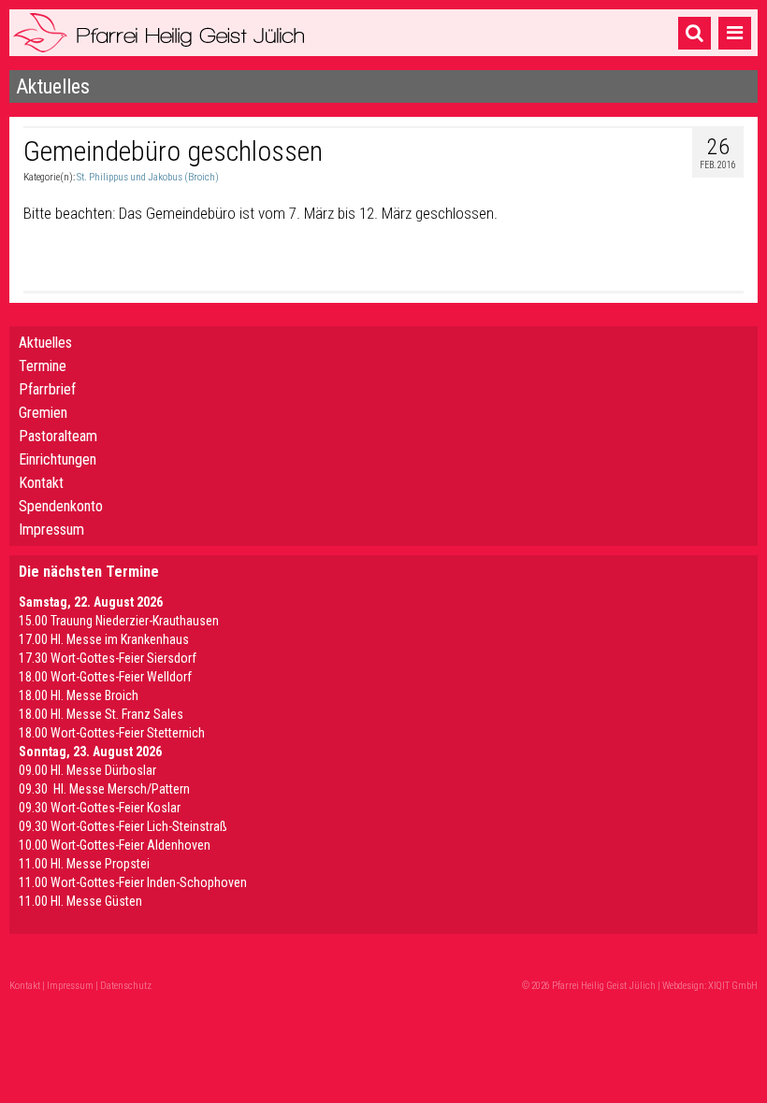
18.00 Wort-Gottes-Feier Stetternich (112, 732)
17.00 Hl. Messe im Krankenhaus (104, 639)
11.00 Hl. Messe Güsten (80, 901)
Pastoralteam (58, 436)
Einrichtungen (57, 459)
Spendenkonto (61, 506)
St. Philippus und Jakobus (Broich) (148, 177)
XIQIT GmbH (733, 986)
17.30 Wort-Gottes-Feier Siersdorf (107, 658)
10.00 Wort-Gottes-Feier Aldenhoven (114, 845)
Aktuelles (45, 342)
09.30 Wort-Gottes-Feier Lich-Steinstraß (123, 826)
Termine (42, 366)
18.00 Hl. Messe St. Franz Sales (101, 714)
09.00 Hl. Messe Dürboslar (87, 770)
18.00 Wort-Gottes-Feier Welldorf (105, 676)
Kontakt (41, 483)
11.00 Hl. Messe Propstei (84, 863)
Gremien (43, 413)
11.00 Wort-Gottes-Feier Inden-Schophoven (133, 882)
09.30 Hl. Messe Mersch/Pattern (104, 788)
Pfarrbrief (47, 389)
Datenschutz (126, 986)
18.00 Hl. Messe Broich (78, 695)
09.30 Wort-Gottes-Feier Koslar (100, 807)
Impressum (51, 529)
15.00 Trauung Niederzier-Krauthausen (119, 620)
